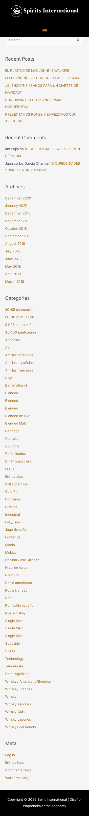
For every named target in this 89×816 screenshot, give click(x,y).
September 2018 (18, 236)
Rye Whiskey (15, 613)
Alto (8, 348)
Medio (10, 545)
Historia (11, 507)
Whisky (11, 696)
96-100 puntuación (20, 332)
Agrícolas (12, 340)
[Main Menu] (44, 31)
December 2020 (18, 198)
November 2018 (17, 221)
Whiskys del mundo (20, 727)
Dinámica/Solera (18, 461)
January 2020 (16, 206)
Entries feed (14, 762)
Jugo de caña (16, 530)
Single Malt (14, 621)
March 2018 (14, 282)
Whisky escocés (18, 704)
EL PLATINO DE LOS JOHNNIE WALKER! (37, 70)
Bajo (8, 378)
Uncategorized (16, 674)
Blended (11, 393)
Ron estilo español (19, 605)
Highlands (13, 499)
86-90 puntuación (19, 317)
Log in (10, 755)
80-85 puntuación (19, 310)
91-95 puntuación (19, 325)
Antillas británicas (19, 355)
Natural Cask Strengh (22, 560)
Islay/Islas (13, 522)
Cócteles (12, 439)
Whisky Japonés (18, 719)
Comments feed (18, 770)
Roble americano (18, 583)
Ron (8, 598)
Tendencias (14, 666)
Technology (14, 659)
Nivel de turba (16, 567)
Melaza (11, 552)
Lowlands (12, 537)
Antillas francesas (19, 370)
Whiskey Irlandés (18, 689)
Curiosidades (15, 454)
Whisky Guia (15, 712)
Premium (12, 575)
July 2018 (12, 251)
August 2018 (15, 244)
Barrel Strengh (16, 385)
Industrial (12, 514)
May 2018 (13, 266)
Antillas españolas (19, 363)
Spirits (10, 651)
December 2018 (17, 213)
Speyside (12, 643)
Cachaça (12, 431)
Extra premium (16, 484)
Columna (12, 446)
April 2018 (13, 274)
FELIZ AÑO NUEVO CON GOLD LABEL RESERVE (43, 78)
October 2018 (16, 229)
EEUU (9, 469)
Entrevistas (14, 477)
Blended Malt (15, 423)
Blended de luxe (17, 416)
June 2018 (13, 259)
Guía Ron (12, 492)
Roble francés (16, 590)
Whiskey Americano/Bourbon (28, 681)
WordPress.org (16, 778)
